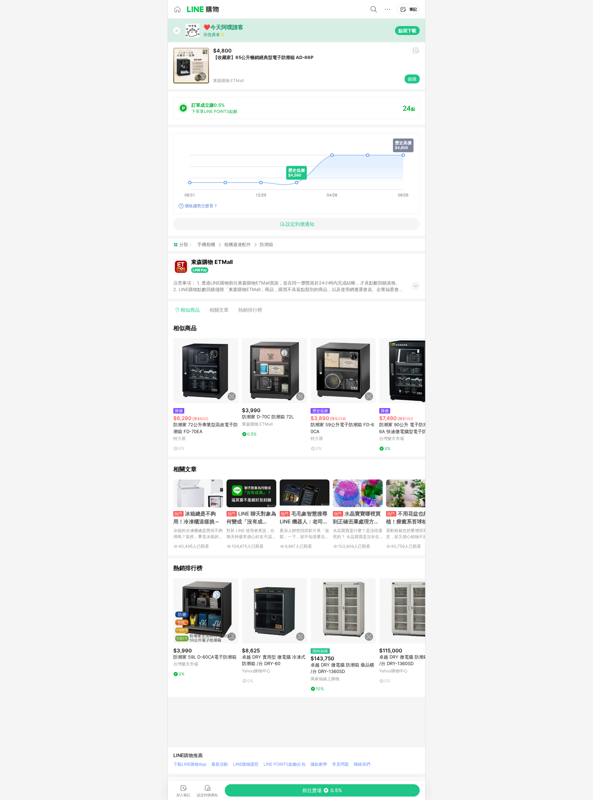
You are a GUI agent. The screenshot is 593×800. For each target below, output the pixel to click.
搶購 (412, 79)
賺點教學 (319, 764)
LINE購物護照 (245, 764)
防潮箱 (266, 244)
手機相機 (206, 244)
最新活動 (219, 764)
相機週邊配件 (237, 244)
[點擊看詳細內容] (206, 370)
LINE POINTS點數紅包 (284, 764)
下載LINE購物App (189, 764)
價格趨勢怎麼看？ (201, 205)
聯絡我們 (362, 764)
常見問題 (340, 764)
